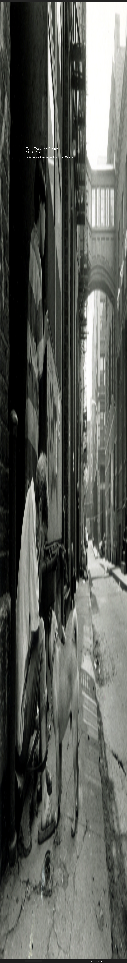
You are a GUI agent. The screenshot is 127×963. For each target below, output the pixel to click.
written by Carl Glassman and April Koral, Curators (49, 157)
